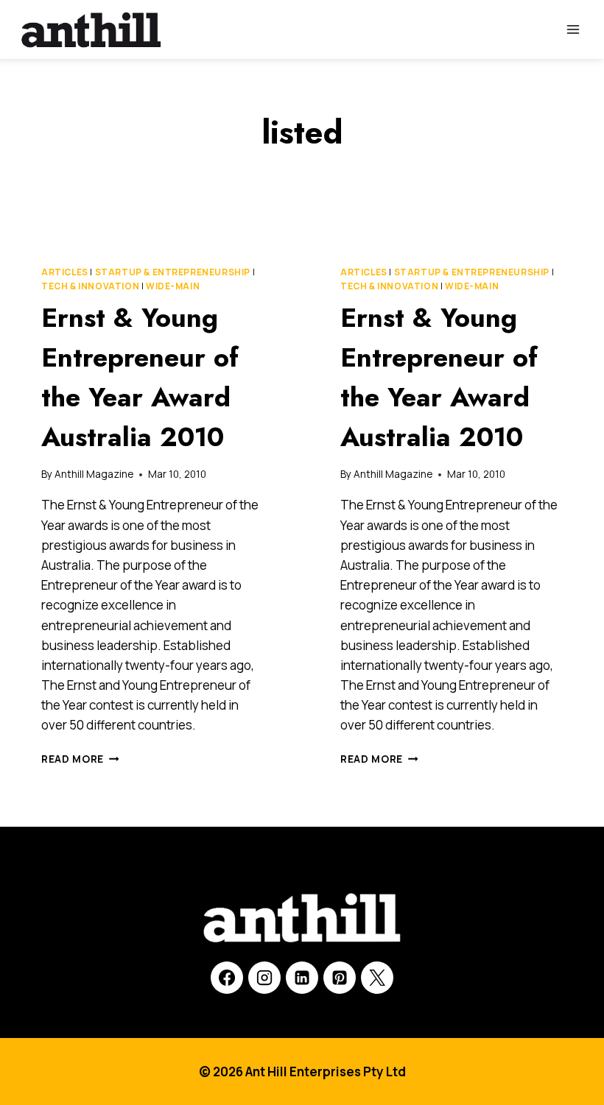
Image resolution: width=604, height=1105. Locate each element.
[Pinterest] (339, 977)
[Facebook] (227, 977)
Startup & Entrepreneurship (172, 272)
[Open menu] (572, 29)
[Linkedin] (302, 977)
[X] (377, 977)
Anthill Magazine (94, 474)
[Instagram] (264, 977)
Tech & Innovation (90, 286)
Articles (64, 272)
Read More (80, 759)
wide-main (173, 286)
